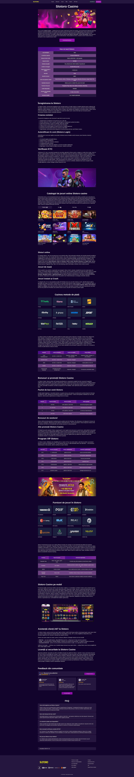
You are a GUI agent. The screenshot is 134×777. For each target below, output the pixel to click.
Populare (44, 207)
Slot (88, 207)
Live (59, 207)
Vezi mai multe (67, 693)
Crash (73, 207)
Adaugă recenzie (89, 673)
